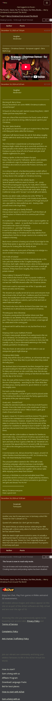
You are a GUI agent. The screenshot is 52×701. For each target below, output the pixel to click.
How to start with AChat (13, 691)
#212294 (47, 498)
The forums (4, 10)
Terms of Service (10, 624)
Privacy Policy (33, 621)
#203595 (47, 30)
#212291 (47, 84)
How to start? (8, 669)
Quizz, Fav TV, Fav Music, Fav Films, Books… (26, 10)
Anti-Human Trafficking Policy (15, 638)
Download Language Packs (14, 682)
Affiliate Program (10, 677)
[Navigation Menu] (47, 3)
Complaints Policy (10, 631)
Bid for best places (10, 686)
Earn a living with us (11, 673)
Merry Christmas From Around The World (22, 16)
